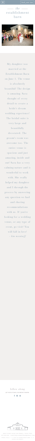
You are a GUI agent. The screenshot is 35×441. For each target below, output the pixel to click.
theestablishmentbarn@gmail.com (22, 435)
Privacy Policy (5, 437)
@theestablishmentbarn (17, 392)
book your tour (27, 2)
